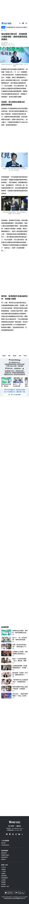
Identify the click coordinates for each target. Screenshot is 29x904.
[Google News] (22, 834)
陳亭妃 (25, 355)
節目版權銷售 (4, 878)
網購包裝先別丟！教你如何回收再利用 (14, 374)
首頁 (2, 30)
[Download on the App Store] (9, 892)
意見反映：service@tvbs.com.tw (14, 828)
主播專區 (3, 873)
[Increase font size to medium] (20, 23)
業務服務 (3, 882)
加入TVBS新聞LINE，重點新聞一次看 (14, 392)
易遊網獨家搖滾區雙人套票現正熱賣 (14, 364)
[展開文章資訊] (26, 43)
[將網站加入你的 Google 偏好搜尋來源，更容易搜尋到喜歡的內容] (14, 394)
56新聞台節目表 (5, 845)
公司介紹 (3, 867)
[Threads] (13, 834)
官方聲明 (3, 884)
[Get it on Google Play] (20, 892)
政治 (6, 30)
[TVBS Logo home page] (6, 23)
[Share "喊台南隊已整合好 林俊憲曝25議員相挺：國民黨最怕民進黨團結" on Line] (23, 23)
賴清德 (14, 355)
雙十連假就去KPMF (14, 362)
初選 (20, 355)
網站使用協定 (4, 857)
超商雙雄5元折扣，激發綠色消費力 (14, 371)
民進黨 (3, 355)
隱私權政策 (4, 853)
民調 (9, 355)
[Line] (9, 834)
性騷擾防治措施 (5, 855)
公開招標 (3, 880)
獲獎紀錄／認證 (5, 886)
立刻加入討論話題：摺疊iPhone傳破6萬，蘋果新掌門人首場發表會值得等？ (17, 27)
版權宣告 (3, 859)
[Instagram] (16, 834)
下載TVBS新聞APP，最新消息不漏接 (14, 390)
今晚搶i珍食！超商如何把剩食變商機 (14, 373)
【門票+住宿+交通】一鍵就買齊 (14, 366)
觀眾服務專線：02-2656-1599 (14, 830)
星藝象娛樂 (4, 875)
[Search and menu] (26, 23)
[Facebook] (6, 834)
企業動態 (3, 869)
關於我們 (3, 843)
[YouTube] (19, 834)
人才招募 (3, 871)
